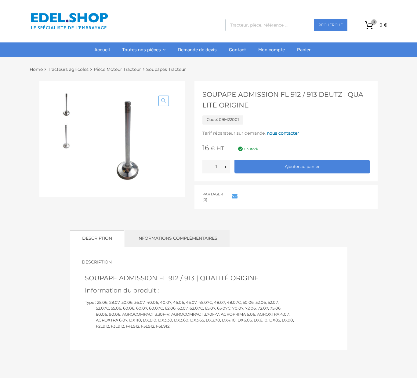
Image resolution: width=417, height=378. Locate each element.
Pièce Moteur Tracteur (117, 69)
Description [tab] (97, 238)
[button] (163, 101)
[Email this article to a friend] (234, 196)
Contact (237, 50)
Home (36, 69)
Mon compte (271, 50)
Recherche (330, 25)
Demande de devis (197, 50)
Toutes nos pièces (141, 50)
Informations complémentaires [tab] (177, 238)
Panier (304, 50)
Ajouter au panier (302, 166)
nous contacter (283, 133)
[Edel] (69, 29)
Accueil (102, 50)
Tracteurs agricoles (68, 69)
